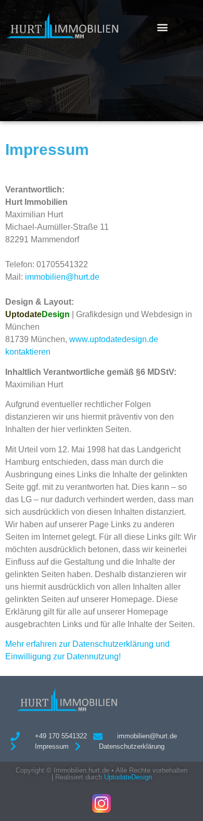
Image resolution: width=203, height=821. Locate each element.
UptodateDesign (128, 777)
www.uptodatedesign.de (113, 339)
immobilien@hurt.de (62, 276)
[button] (162, 26)
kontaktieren (27, 351)
